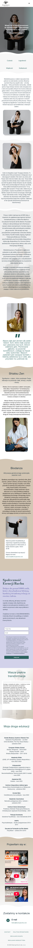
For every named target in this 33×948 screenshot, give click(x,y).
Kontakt (7, 932)
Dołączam (16, 657)
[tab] (18, 714)
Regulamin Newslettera (16, 940)
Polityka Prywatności (21, 932)
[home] (6, 3)
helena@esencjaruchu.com (19, 922)
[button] (29, 3)
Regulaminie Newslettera (19, 653)
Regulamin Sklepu (16, 936)
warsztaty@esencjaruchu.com (14, 556)
